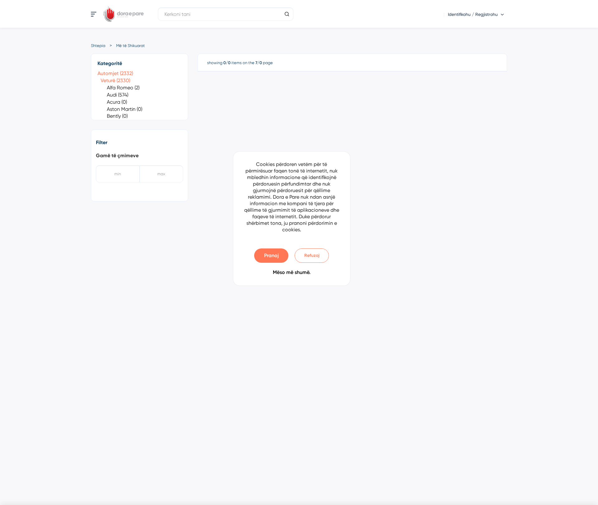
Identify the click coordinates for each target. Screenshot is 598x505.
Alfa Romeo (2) (123, 88)
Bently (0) (117, 116)
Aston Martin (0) (124, 109)
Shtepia (98, 45)
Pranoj (271, 255)
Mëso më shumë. (292, 272)
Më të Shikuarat (130, 45)
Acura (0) (117, 102)
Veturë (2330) (115, 80)
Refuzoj (312, 255)
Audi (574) (117, 95)
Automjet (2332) (115, 73)
